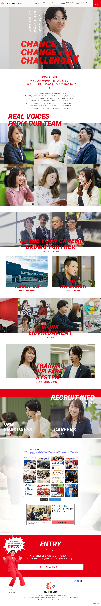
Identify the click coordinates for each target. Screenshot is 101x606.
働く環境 (63, 3)
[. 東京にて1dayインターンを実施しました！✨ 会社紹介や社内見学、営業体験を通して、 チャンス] (43, 462)
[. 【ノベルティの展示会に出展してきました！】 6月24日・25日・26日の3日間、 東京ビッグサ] (43, 490)
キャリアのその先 (44, 3)
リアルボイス (37, 3)
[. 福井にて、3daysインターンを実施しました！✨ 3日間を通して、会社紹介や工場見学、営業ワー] (29, 462)
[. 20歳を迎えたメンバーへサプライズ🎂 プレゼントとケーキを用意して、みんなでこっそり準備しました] (29, 476)
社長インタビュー (57, 3)
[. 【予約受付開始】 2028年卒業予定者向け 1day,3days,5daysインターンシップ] (57, 462)
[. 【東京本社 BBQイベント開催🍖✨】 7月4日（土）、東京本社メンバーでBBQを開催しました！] (43, 476)
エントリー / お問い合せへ (50, 567)
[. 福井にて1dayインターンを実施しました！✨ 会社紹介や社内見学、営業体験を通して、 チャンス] (71, 462)
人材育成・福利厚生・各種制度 (70, 3)
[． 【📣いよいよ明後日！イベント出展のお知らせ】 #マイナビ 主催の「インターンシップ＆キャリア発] (57, 490)
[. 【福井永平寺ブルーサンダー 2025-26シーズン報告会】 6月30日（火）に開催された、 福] (71, 476)
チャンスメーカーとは (50, 3)
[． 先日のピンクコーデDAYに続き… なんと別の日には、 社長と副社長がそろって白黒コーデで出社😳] (71, 490)
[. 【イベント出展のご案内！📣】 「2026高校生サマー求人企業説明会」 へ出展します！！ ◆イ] (29, 490)
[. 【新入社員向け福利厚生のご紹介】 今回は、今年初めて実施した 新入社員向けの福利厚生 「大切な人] (57, 476)
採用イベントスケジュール (88, 3)
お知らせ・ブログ (82, 3)
